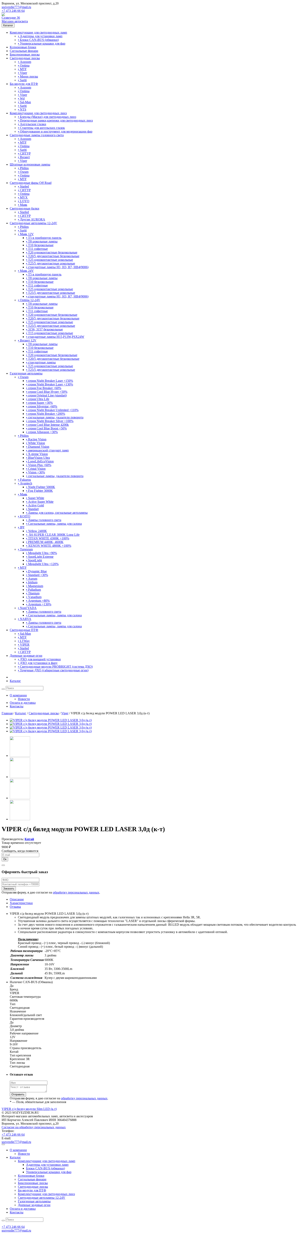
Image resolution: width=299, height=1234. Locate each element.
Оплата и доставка (23, 702)
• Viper (22, 73)
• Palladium (33, 589)
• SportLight (34, 560)
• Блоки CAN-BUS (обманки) (38, 40)
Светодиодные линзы (25, 58)
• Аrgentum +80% (38, 600)
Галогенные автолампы (26, 373)
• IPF (21, 527)
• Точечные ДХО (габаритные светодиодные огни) (53, 670)
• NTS (22, 109)
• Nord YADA (27, 608)
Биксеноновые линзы (25, 54)
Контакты (16, 706)
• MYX (23, 197)
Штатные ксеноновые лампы (30, 164)
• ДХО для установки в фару (38, 663)
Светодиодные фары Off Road (30, 182)
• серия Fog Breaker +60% (43, 388)
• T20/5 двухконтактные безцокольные (52, 256)
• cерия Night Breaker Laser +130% (49, 384)
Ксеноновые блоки (23, 47)
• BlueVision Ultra (38, 457)
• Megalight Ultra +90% (41, 553)
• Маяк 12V (26, 234)
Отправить (17, 1094)
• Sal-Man (24, 102)
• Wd (21, 98)
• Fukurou (24, 479)
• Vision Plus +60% (38, 465)
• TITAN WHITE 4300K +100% (47, 538)
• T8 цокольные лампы (42, 241)
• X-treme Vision (37, 454)
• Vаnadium (33, 597)
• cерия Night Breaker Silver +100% (49, 421)
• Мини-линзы (28, 76)
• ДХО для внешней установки (39, 659)
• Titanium (32, 593)
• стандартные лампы (41, 362)
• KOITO (24, 516)
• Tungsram (25, 549)
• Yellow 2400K (36, 531)
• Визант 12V (27, 340)
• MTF (22, 69)
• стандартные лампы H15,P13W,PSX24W (55, 336)
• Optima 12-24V (29, 300)
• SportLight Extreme (39, 556)
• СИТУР (24, 153)
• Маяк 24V (26, 270)
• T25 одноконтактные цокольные (49, 259)
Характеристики (21, 903)
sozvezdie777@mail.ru (16, 7)
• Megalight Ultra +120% (42, 564)
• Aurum (31, 578)
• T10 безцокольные (39, 245)
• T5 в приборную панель (43, 237)
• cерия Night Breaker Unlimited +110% (52, 410)
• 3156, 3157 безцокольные (44, 329)
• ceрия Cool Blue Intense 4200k (47, 424)
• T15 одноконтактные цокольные (49, 333)
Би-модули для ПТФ (24, 84)
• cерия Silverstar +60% (41, 406)
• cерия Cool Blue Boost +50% (46, 428)
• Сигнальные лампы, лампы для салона (54, 523)
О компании (18, 695)
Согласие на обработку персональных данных (34, 1127)
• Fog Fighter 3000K (39, 490)
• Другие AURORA (31, 219)
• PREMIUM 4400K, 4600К (44, 542)
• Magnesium (34, 586)
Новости (24, 699)
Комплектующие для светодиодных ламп (38, 32)
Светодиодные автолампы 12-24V (33, 223)
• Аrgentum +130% (38, 604)
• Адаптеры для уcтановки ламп (40, 36)
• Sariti (22, 80)
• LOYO (23, 201)
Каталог (8, 25)
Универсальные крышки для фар (48, 1172)
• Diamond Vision (37, 446)
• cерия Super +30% (39, 402)
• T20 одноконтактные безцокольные (51, 252)
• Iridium (31, 582)
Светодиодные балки (24, 208)
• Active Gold (35, 505)
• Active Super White (39, 501)
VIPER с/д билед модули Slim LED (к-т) (29, 1109)
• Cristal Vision (36, 468)
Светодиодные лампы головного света (37, 135)
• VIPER (23, 644)
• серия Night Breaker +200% (45, 413)
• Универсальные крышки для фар (41, 43)
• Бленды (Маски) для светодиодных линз (47, 117)
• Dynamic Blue (36, 571)
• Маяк (22, 204)
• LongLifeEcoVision (40, 461)
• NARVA (24, 619)
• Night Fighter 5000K (40, 487)
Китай (29, 839)
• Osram (23, 171)
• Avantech (25, 483)
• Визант (24, 157)
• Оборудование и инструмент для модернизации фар (55, 131)
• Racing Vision (36, 439)
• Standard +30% (37, 575)
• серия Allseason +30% (42, 432)
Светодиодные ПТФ (24, 630)
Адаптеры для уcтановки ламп (47, 1164)
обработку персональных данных (76, 892)
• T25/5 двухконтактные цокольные (50, 263)
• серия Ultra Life (37, 399)
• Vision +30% (35, 472)
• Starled (23, 186)
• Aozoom (24, 62)
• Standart (32, 509)
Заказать (8, 888)
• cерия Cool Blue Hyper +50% (46, 391)
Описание (17, 899)
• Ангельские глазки (32, 124)
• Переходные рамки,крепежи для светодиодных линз (55, 120)
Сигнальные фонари (24, 51)
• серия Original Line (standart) (46, 395)
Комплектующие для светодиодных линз (38, 113)
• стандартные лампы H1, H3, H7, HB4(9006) (57, 267)
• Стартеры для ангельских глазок (41, 128)
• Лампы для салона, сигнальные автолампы (57, 512)
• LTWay (24, 641)
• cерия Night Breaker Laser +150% (49, 380)
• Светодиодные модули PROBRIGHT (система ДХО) (55, 666)
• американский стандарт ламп (47, 450)
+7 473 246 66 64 (13, 10)
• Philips (23, 168)
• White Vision (35, 443)
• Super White (35, 498)
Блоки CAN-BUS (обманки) (45, 1168)
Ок (5, 859)
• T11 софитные (37, 248)
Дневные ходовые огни (26, 655)
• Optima (23, 65)
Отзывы (15, 906)
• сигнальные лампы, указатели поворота (54, 417)
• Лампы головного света (43, 520)
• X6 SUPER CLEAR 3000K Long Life (53, 534)
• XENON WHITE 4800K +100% (48, 545)
